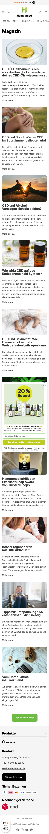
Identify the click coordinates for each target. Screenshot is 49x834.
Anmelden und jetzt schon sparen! (24, 442)
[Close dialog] (44, 384)
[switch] (5, 828)
